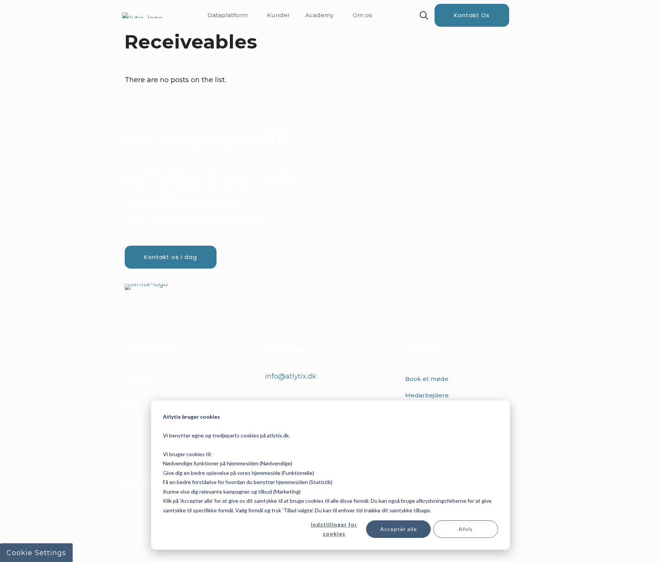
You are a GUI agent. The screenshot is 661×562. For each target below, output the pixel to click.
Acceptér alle (398, 529)
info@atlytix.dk (290, 376)
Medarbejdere (427, 395)
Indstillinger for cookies (334, 529)
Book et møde (426, 378)
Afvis (466, 529)
